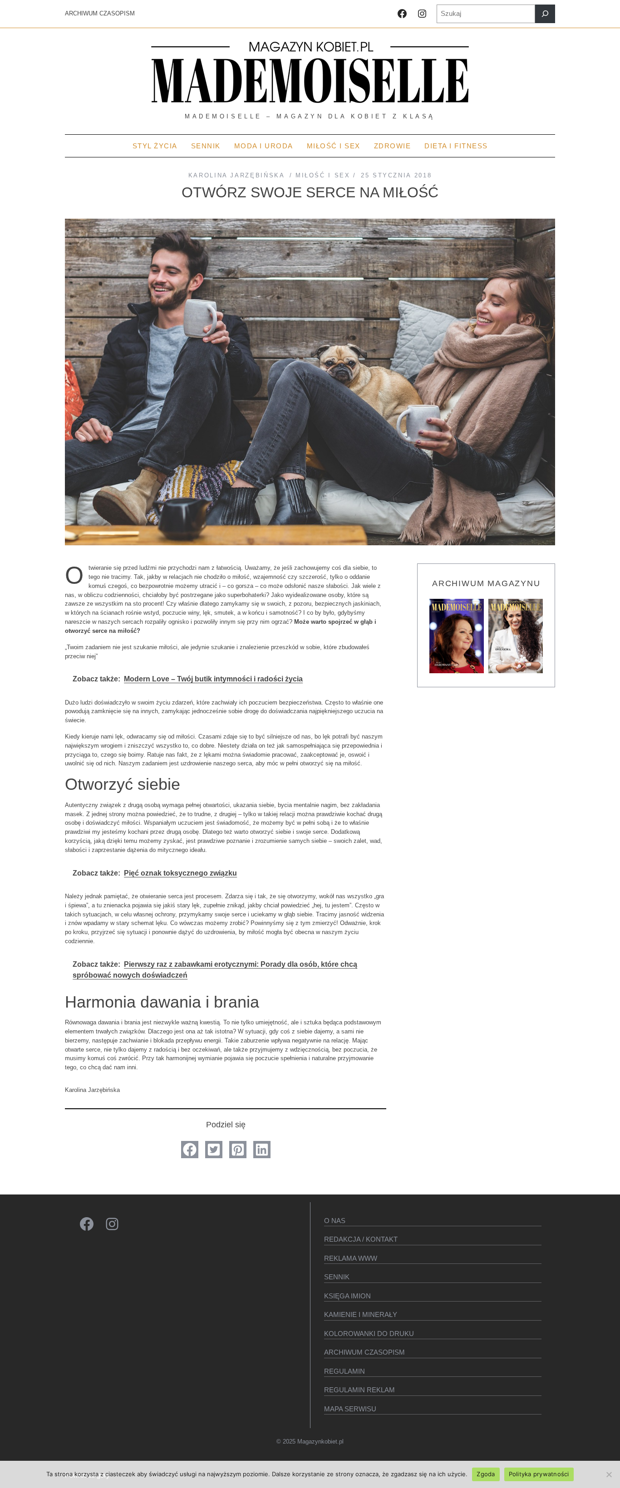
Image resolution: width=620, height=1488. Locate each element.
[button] (189, 1149)
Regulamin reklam (359, 1390)
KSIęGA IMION (347, 1296)
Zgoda (486, 1474)
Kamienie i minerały (360, 1314)
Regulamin (344, 1371)
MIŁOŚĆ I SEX (322, 175)
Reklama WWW (350, 1258)
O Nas (334, 1220)
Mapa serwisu (350, 1409)
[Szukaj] (545, 14)
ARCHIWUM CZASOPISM (100, 13)
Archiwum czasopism (364, 1352)
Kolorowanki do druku (369, 1333)
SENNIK (336, 1277)
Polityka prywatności (539, 1474)
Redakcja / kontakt (361, 1239)
